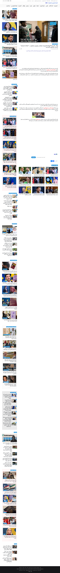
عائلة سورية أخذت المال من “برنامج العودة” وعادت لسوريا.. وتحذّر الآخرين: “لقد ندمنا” (10, 480)
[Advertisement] (38, 14)
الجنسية (19, 5)
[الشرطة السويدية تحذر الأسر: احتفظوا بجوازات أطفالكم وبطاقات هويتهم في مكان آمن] (14, 87)
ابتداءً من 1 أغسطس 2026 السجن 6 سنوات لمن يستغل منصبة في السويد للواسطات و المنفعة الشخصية (10, 186)
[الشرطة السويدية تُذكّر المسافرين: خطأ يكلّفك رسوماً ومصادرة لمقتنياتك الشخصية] (14, 418)
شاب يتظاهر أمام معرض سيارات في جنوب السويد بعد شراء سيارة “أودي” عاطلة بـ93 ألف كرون (9, 372)
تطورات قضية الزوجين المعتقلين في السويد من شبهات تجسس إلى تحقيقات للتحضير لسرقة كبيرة (7, 449)
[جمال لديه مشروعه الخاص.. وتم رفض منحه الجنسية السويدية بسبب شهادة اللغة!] (14, 216)
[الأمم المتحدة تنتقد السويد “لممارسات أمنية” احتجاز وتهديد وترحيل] (52, 180)
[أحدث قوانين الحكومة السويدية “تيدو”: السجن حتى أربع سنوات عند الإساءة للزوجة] (52, 170)
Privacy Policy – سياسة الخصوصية (37, 570)
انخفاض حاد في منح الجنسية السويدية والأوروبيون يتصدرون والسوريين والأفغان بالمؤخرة (11, 308)
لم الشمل (8, 5)
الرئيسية (55, 5)
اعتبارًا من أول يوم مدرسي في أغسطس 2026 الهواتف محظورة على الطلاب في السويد (10, 174)
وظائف (24, 5)
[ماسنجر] (51, 161)
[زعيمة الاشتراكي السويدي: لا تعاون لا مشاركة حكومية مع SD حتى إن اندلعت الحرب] (25, 170)
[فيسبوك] (53, 161)
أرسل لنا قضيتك (21, 570)
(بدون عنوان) (15, 79)
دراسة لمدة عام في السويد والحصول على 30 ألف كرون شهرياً (7, 254)
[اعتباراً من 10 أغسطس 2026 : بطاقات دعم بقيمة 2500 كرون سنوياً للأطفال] (25, 189)
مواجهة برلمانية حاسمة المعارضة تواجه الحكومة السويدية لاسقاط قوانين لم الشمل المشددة (9, 138)
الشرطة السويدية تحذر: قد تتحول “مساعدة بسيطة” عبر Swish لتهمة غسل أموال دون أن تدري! (7, 402)
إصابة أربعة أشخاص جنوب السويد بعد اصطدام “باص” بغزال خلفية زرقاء (7, 459)
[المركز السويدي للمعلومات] (30, 3)
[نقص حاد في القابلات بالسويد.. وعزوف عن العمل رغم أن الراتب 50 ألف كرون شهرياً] (14, 244)
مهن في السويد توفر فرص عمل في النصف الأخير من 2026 (7, 250)
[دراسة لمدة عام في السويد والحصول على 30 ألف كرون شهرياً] (14, 253)
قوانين (34, 5)
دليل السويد (42, 5)
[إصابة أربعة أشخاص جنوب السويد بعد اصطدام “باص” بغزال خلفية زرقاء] (14, 459)
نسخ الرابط (33, 157)
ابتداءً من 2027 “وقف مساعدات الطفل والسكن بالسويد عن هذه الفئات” (7, 109)
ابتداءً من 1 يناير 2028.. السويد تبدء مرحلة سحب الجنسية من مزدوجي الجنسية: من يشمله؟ (10, 150)
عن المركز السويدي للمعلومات (29, 570)
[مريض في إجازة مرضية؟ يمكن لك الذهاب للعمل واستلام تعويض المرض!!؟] (14, 407)
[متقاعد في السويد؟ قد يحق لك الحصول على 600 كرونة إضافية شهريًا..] (14, 395)
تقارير (47, 5)
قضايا (38, 5)
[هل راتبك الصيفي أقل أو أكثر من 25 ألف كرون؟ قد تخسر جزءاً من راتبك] (14, 412)
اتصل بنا (24, 570)
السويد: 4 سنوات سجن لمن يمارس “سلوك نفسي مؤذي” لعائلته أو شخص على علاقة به (9, 162)
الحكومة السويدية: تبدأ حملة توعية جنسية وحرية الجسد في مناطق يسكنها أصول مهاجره (10, 537)
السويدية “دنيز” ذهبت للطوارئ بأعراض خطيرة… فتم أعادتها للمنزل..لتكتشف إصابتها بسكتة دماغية (10, 384)
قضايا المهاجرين (14, 5)
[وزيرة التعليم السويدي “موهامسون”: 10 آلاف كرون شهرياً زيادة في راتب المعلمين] (14, 92)
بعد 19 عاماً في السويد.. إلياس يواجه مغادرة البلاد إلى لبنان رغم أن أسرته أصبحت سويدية (10, 337)
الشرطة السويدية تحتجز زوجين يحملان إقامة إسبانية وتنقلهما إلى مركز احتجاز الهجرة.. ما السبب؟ (10, 360)
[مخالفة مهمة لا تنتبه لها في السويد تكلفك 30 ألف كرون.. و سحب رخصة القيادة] (14, 423)
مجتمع (27, 5)
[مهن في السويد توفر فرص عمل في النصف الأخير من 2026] (14, 249)
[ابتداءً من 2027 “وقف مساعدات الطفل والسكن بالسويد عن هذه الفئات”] (14, 109)
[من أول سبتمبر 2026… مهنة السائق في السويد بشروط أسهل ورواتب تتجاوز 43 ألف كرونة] (14, 238)
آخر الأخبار (51, 5)
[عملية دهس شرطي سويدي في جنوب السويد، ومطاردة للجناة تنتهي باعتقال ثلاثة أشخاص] (14, 463)
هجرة (31, 5)
